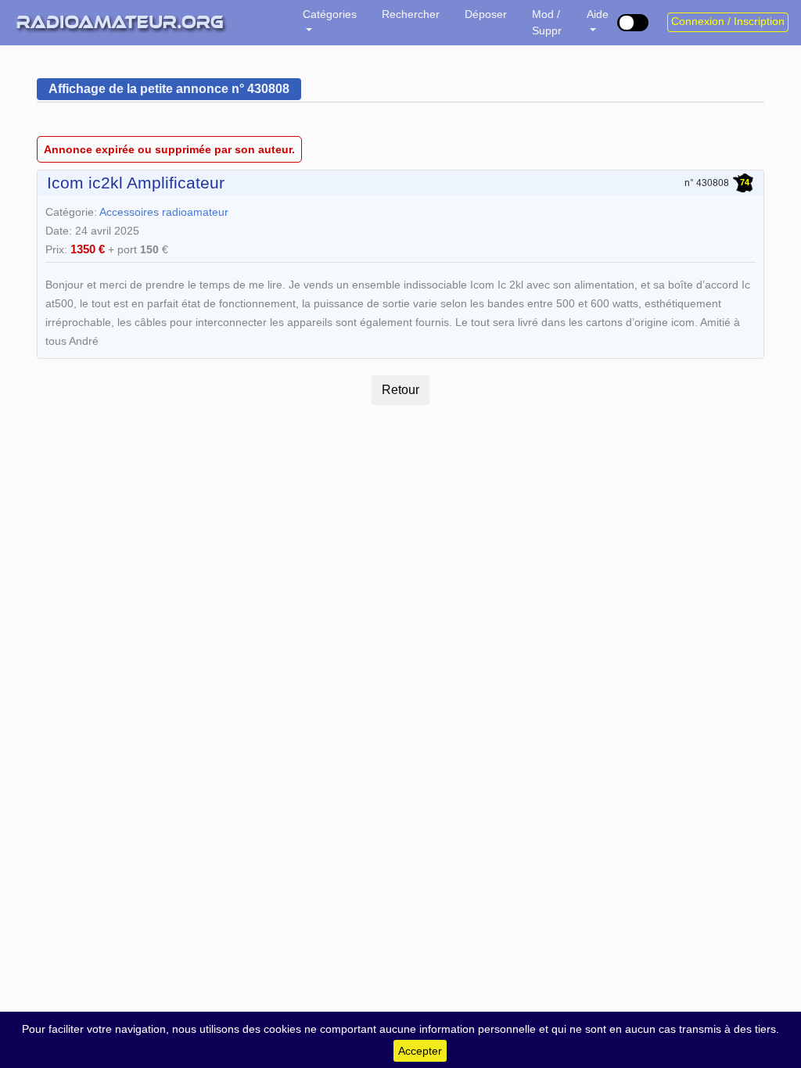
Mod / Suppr (547, 22)
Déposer (486, 14)
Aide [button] (598, 14)
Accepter (420, 1051)
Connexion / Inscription (728, 21)
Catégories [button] (330, 14)
